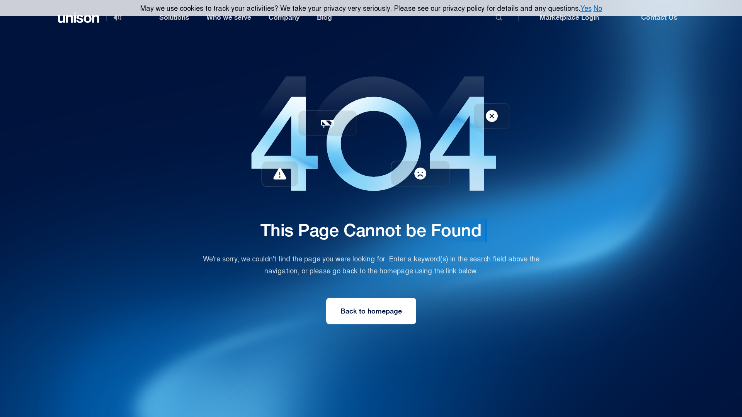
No (598, 8)
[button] (174, 17)
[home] (78, 17)
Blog (324, 17)
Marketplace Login (569, 17)
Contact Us (659, 17)
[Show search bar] (499, 17)
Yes (586, 8)
